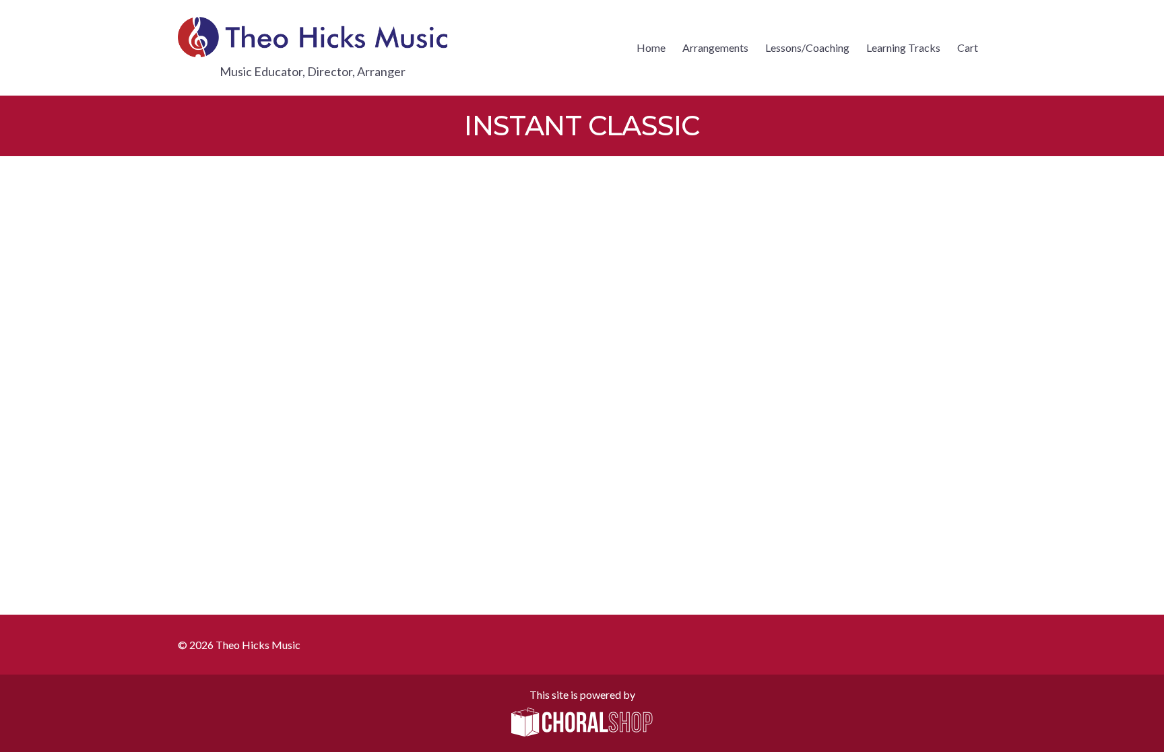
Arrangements (715, 47)
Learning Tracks (903, 47)
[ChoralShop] (582, 723)
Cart (967, 47)
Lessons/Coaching (807, 47)
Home (651, 47)
